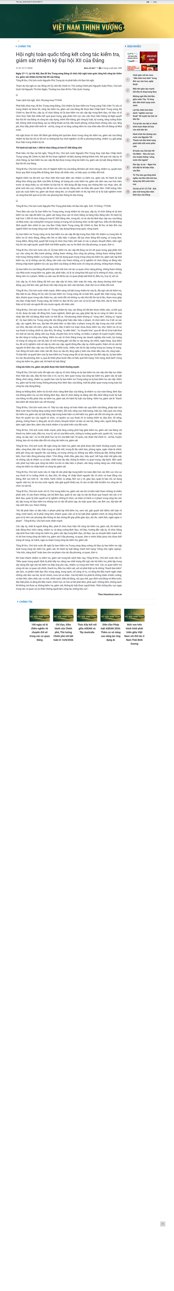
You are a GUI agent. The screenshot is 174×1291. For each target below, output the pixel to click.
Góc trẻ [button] (146, 41)
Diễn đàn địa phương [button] (30, 41)
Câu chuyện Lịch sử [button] (75, 41)
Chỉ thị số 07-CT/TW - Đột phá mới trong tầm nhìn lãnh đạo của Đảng (144, 191)
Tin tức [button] (61, 41)
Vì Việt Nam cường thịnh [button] (96, 41)
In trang (104, 68)
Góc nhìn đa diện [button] (116, 41)
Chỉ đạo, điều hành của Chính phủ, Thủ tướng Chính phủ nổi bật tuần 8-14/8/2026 (63, 632)
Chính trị (24, 46)
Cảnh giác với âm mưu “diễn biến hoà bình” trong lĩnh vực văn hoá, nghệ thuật (145, 80)
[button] (18, 41)
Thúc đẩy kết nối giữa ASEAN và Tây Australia (87, 628)
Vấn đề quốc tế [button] (158, 41)
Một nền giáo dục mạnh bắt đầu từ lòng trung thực (145, 90)
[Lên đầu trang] (162, 1224)
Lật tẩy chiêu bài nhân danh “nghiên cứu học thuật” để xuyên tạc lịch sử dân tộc (145, 114)
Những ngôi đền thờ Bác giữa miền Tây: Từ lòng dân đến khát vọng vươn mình (144, 101)
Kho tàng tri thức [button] (133, 41)
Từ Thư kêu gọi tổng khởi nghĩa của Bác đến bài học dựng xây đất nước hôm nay (145, 179)
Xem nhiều (134, 46)
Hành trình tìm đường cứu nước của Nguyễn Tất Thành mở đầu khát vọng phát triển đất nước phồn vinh (144, 140)
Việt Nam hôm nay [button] (48, 41)
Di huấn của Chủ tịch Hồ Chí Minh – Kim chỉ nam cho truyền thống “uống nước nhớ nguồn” (144, 155)
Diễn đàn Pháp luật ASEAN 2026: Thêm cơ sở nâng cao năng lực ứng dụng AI (111, 632)
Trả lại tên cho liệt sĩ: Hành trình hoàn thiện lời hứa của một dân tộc (145, 126)
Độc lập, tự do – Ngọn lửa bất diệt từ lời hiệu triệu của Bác (144, 167)
